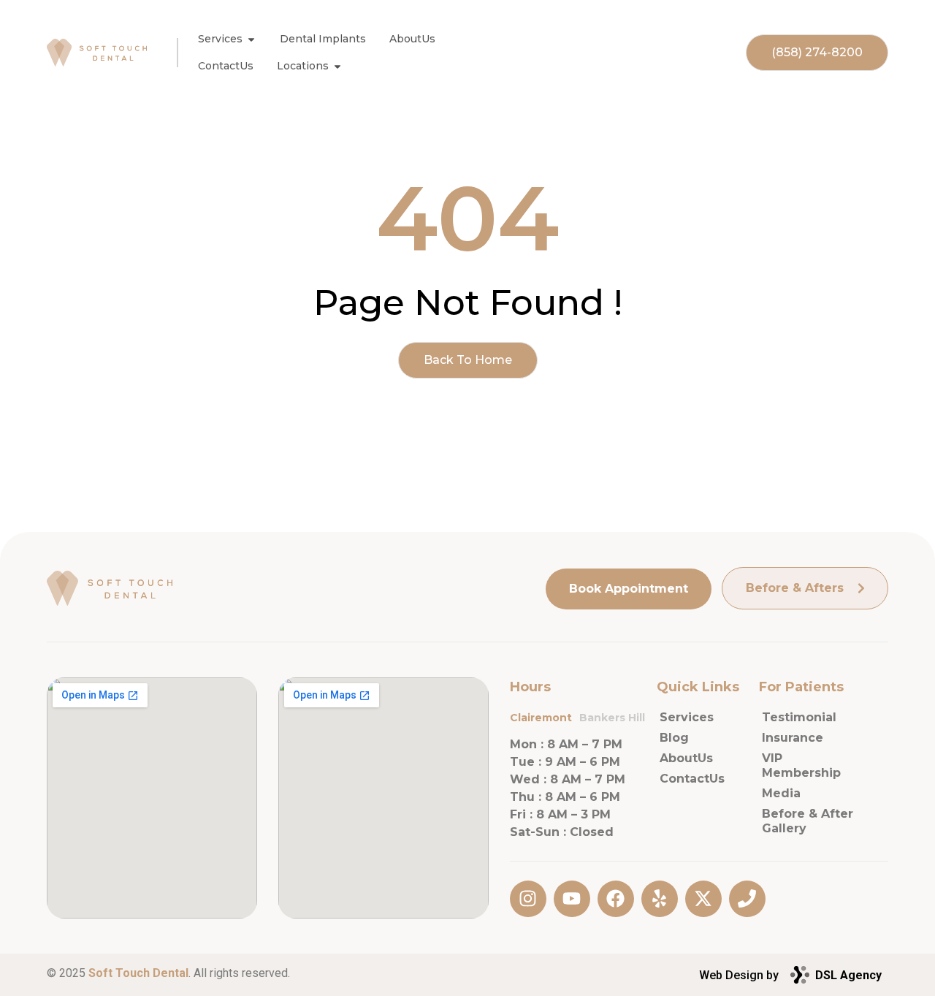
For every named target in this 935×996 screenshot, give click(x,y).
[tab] (544, 718)
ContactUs (692, 779)
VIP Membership (801, 765)
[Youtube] (572, 899)
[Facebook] (616, 899)
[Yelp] (659, 899)
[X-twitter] (703, 899)
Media (781, 793)
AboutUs (686, 758)
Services (687, 717)
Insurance (792, 738)
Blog (674, 738)
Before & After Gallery (807, 821)
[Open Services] (251, 39)
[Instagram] (528, 899)
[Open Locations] (337, 66)
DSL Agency (848, 975)
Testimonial (799, 717)
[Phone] (747, 899)
